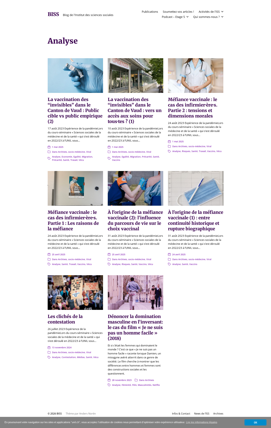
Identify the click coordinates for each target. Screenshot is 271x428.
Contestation (69, 357)
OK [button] (255, 422)
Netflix (156, 384)
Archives (62, 151)
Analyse (56, 156)
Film (134, 384)
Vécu (81, 159)
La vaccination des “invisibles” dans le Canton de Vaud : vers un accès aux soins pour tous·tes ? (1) (135, 110)
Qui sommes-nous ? (206, 16)
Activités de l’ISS (209, 11)
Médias (81, 357)
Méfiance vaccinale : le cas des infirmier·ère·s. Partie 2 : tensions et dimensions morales (192, 108)
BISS (53, 14)
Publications (150, 11)
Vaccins (116, 159)
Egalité (77, 156)
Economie (67, 156)
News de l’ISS (201, 413)
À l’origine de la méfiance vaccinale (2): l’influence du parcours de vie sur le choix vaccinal (135, 220)
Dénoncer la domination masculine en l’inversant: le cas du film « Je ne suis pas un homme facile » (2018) (135, 327)
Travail (73, 159)
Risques (186, 151)
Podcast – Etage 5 (173, 16)
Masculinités (144, 384)
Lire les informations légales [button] (201, 422)
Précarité (57, 159)
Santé (66, 159)
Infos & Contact (181, 413)
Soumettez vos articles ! (178, 11)
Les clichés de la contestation (65, 319)
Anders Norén (87, 413)
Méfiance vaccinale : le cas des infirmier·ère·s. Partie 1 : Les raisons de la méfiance (73, 220)
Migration (87, 156)
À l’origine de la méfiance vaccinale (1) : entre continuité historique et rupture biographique (195, 220)
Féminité (126, 384)
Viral (88, 151)
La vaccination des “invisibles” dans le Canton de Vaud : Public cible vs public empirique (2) (75, 110)
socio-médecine (76, 151)
